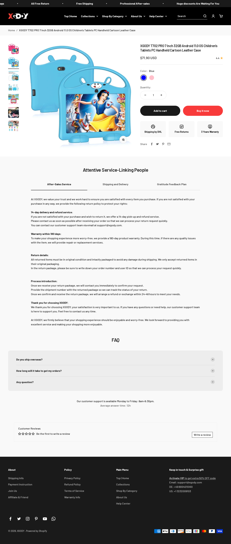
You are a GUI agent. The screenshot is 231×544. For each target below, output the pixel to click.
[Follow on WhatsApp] (53, 518)
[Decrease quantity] (145, 95)
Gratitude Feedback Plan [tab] (172, 184)
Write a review (202, 434)
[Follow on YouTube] (45, 518)
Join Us (12, 490)
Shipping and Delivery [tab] (115, 184)
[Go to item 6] (13, 113)
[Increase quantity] (161, 95)
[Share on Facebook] (152, 144)
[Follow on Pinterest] (36, 518)
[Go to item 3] (13, 76)
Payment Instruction (20, 484)
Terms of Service (74, 490)
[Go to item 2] (13, 63)
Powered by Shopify (36, 530)
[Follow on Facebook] (10, 518)
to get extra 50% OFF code (192, 478)
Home (11, 30)
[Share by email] (169, 144)
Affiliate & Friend (18, 497)
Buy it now (203, 110)
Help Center (156, 16)
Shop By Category (112, 16)
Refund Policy (72, 484)
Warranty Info (72, 497)
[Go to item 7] (13, 126)
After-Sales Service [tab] (59, 184)
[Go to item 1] (13, 49)
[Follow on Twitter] (19, 518)
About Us (136, 16)
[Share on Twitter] (157, 144)
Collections (88, 16)
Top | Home (70, 16)
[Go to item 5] (13, 99)
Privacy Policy (72, 478)
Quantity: (145, 87)
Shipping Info (16, 478)
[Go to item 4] (13, 88)
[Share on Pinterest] (163, 144)
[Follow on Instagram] (27, 518)
